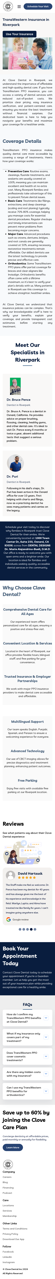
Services (7, 1210)
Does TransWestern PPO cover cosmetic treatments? (22, 1056)
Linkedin (7, 1256)
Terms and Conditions (15, 1228)
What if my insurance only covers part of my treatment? (23, 1037)
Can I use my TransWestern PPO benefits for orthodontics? (24, 1091)
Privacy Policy (10, 1233)
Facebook (8, 1251)
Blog (5, 1182)
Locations (8, 1205)
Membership (10, 1215)
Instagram (9, 1262)
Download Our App (13, 1239)
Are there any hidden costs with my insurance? (24, 1073)
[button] (20, 929)
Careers (7, 1176)
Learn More (12, 1147)
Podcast (7, 1192)
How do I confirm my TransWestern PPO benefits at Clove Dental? (24, 1018)
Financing (8, 1187)
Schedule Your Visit (38, 6)
